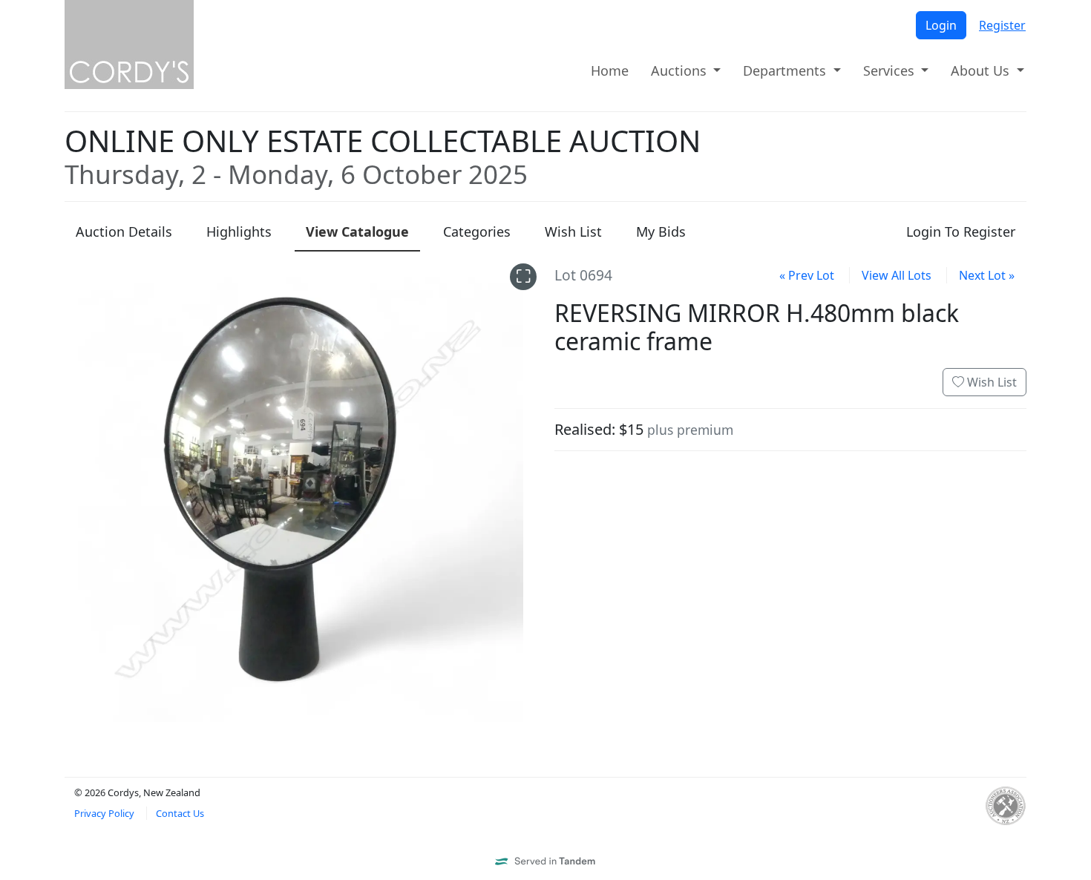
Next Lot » (987, 275)
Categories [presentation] (477, 231)
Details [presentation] (124, 231)
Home (610, 70)
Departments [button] (786, 70)
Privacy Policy (104, 813)
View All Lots (896, 275)
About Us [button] (982, 70)
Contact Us (180, 813)
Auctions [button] (680, 70)
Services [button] (890, 70)
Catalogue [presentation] (357, 231)
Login (941, 25)
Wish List (990, 382)
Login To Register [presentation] (960, 231)
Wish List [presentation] (573, 231)
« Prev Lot (806, 275)
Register (1002, 25)
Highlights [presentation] (239, 231)
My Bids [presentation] (661, 231)
